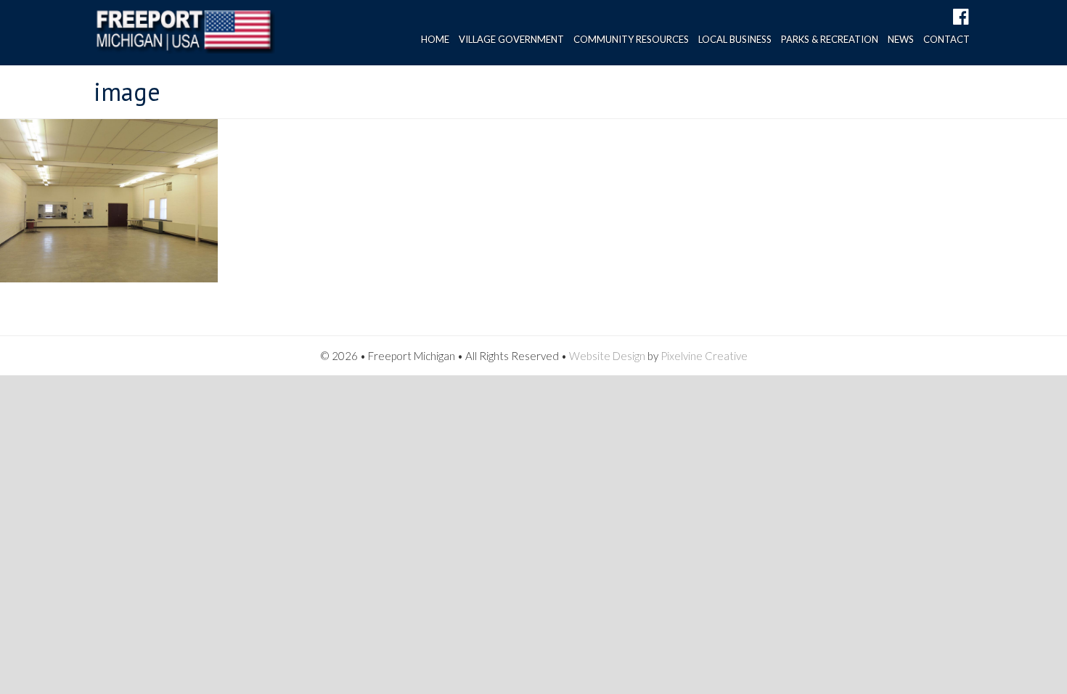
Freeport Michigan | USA (184, 36)
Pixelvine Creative (704, 355)
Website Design (607, 355)
